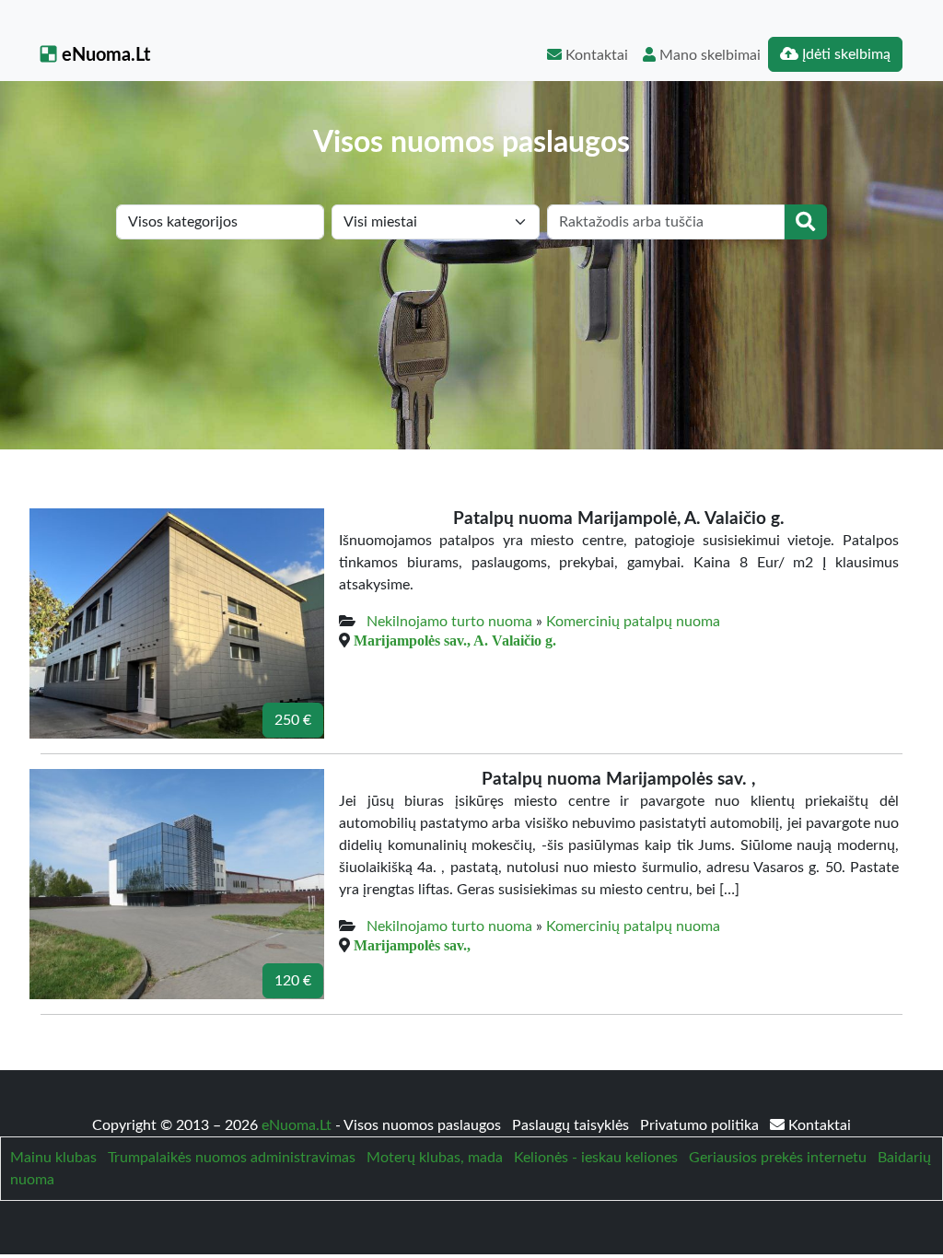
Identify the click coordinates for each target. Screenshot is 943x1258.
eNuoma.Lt (103, 55)
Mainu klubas (53, 1157)
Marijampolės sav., (412, 945)
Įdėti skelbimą (844, 54)
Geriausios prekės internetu (778, 1157)
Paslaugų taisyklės (572, 1125)
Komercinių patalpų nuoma (633, 621)
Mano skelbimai (708, 55)
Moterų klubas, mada (435, 1157)
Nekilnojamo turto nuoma (449, 621)
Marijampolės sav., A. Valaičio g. (455, 640)
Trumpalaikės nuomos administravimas (231, 1157)
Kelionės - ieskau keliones (596, 1157)
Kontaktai (595, 55)
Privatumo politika (701, 1125)
